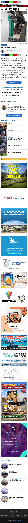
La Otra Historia (18, 515)
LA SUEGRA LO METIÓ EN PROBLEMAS (11, 98)
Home (2, 515)
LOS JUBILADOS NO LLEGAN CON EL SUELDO (12, 89)
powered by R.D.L (17, 520)
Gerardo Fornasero (11, 50)
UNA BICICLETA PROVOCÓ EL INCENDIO (11, 92)
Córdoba (11, 515)
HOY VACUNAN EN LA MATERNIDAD (10, 95)
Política (6, 515)
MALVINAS (25, 515)
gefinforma (14, 101)
